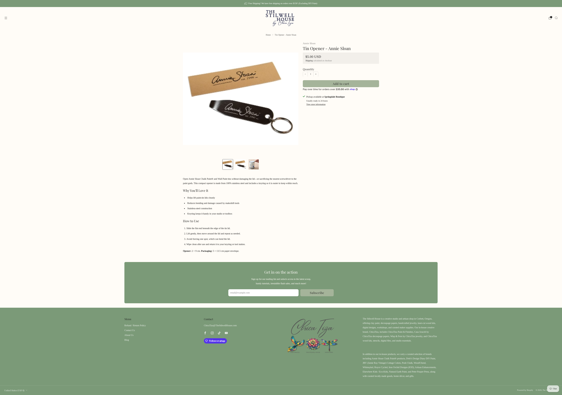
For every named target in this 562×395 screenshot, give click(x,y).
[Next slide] (293, 99)
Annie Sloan (309, 43)
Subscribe (317, 293)
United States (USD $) (14, 390)
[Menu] (5, 18)
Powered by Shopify (525, 390)
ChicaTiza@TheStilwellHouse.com (220, 325)
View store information (315, 104)
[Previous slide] (189, 99)
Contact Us (129, 330)
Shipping (309, 60)
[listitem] (281, 3)
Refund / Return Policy (135, 325)
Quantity (308, 69)
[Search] (556, 17)
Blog (126, 340)
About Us (128, 335)
